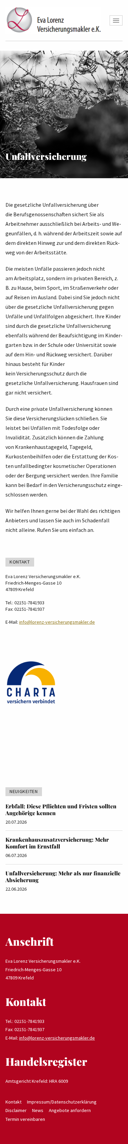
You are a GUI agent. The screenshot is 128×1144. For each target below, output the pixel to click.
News (37, 1110)
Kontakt (13, 1102)
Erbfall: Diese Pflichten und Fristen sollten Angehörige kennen (60, 810)
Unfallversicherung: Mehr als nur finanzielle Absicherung (62, 877)
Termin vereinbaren (25, 1119)
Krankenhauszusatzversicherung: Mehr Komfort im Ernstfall (57, 843)
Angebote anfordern (70, 1110)
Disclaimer (16, 1110)
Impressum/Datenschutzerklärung (62, 1102)
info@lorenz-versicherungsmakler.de (57, 622)
